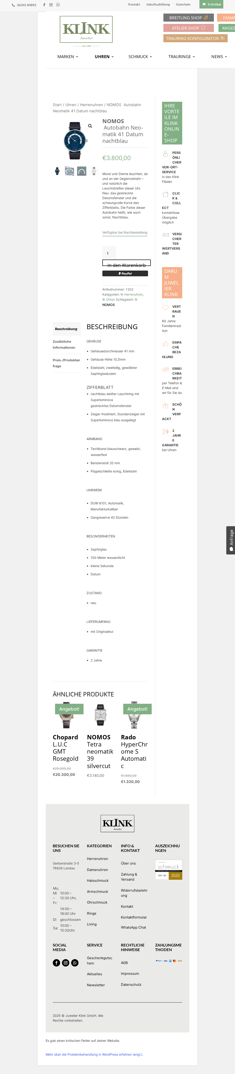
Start (57, 104)
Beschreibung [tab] (66, 329)
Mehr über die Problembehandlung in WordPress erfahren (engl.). (94, 1054)
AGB (124, 963)
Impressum (130, 973)
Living (92, 924)
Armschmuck (97, 891)
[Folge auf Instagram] (65, 963)
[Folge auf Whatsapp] (74, 963)
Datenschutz (131, 984)
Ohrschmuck (97, 902)
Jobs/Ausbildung (158, 4)
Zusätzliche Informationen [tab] (64, 344)
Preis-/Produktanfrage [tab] (66, 363)
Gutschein (183, 4)
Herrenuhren (91, 104)
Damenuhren (97, 870)
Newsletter (96, 985)
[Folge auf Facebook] (56, 963)
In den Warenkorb (126, 264)
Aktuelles (94, 974)
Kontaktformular (134, 917)
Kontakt (134, 4)
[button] (90, 126)
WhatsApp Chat (133, 927)
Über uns (128, 863)
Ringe (91, 913)
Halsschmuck (98, 880)
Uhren (70, 104)
